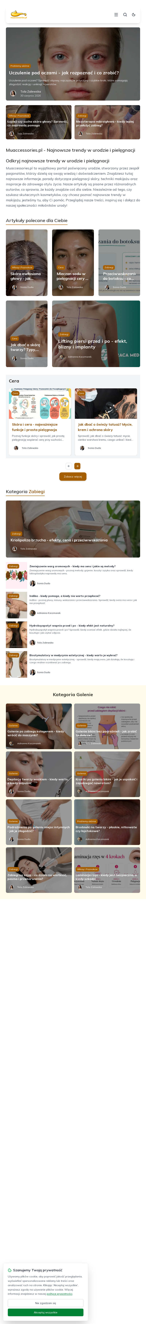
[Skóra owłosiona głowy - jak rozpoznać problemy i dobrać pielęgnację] (27, 262)
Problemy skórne (19, 65)
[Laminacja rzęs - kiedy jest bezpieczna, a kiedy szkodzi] (107, 870)
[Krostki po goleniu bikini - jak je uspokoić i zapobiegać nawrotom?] (107, 774)
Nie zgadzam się (45, 1303)
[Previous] (69, 466)
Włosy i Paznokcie (19, 115)
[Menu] (116, 14)
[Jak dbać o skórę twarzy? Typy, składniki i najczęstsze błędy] (27, 334)
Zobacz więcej (73, 476)
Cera (60, 267)
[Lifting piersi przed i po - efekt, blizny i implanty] (96, 334)
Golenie (13, 725)
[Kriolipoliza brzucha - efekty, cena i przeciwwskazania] (73, 529)
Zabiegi (82, 115)
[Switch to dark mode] (133, 14)
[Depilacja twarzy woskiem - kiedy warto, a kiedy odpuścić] (39, 774)
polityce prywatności (59, 1293)
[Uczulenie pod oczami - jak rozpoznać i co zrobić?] (73, 64)
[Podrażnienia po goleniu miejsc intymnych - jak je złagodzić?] (39, 822)
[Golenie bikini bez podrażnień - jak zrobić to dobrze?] (107, 726)
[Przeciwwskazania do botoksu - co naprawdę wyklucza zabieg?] (119, 262)
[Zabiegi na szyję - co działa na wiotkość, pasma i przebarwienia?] (39, 870)
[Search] (125, 15)
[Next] (77, 466)
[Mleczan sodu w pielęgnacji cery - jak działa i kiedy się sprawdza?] (73, 262)
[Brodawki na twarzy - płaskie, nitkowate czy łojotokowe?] (107, 822)
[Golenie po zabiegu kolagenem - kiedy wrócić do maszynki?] (39, 726)
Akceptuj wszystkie (45, 1312)
